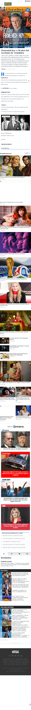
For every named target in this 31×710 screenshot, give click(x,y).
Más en (10, 427)
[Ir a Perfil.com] (28, 1)
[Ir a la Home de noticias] (15, 651)
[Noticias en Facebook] (12, 656)
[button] (28, 80)
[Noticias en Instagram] (9, 656)
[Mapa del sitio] (21, 656)
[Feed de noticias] (18, 656)
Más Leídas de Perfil (7, 607)
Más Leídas (4, 570)
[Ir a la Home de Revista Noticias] (8, 4)
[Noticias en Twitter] (15, 656)
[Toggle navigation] (2, 4)
